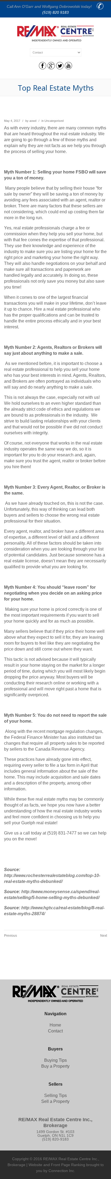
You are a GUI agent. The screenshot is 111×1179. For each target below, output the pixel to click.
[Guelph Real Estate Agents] (55, 40)
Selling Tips (55, 1095)
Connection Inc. (61, 1171)
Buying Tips (55, 1060)
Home (55, 1025)
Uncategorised (54, 120)
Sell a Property (55, 1101)
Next (103, 935)
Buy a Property (55, 1066)
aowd (32, 120)
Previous (10, 935)
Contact (55, 1031)
